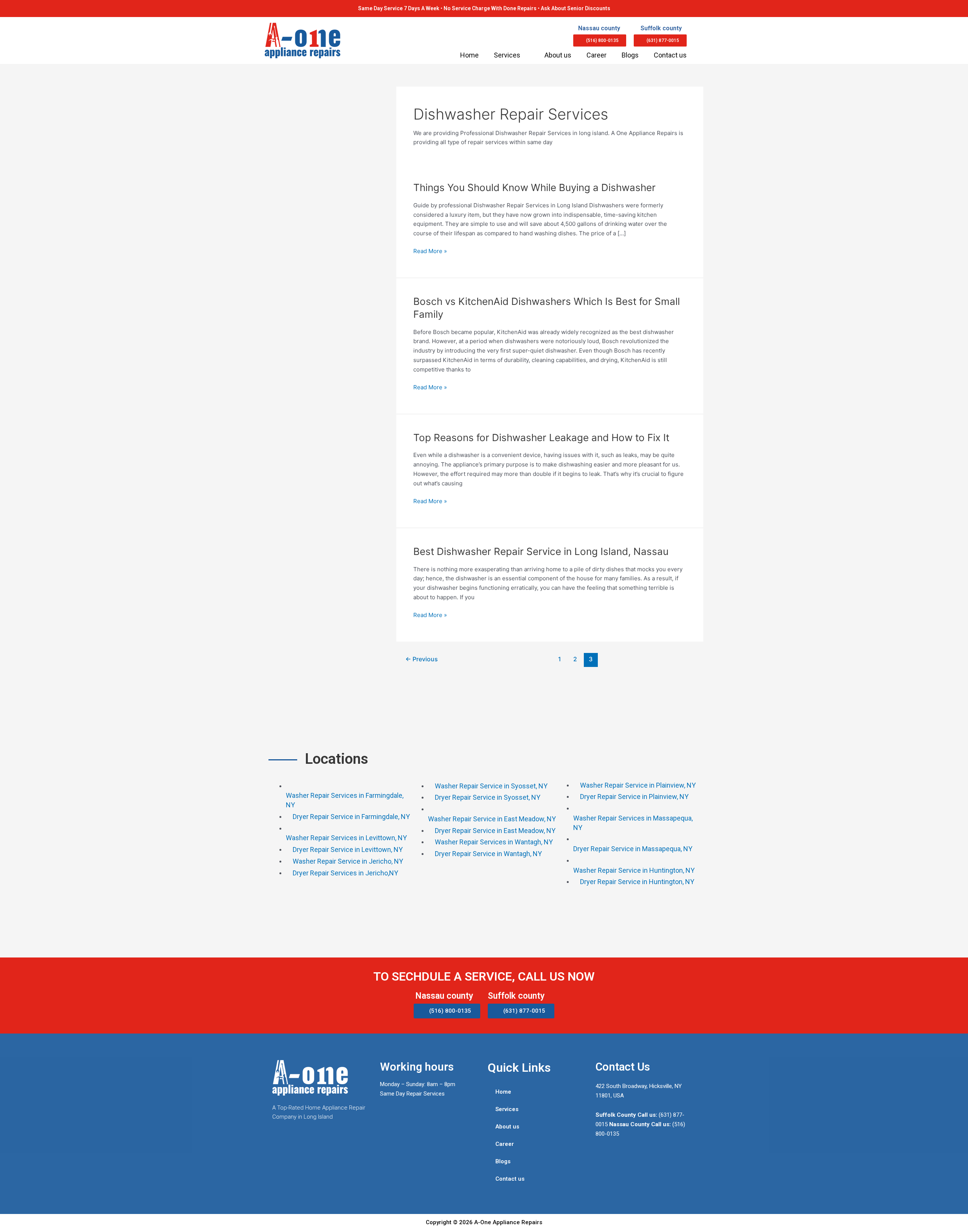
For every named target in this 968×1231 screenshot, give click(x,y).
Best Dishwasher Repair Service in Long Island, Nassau (541, 551)
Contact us (670, 55)
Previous (421, 659)
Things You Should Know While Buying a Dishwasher (534, 187)
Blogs (630, 55)
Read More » (430, 251)
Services (507, 55)
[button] (599, 40)
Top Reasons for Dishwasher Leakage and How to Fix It (541, 437)
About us (557, 55)
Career (596, 55)
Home (469, 55)
